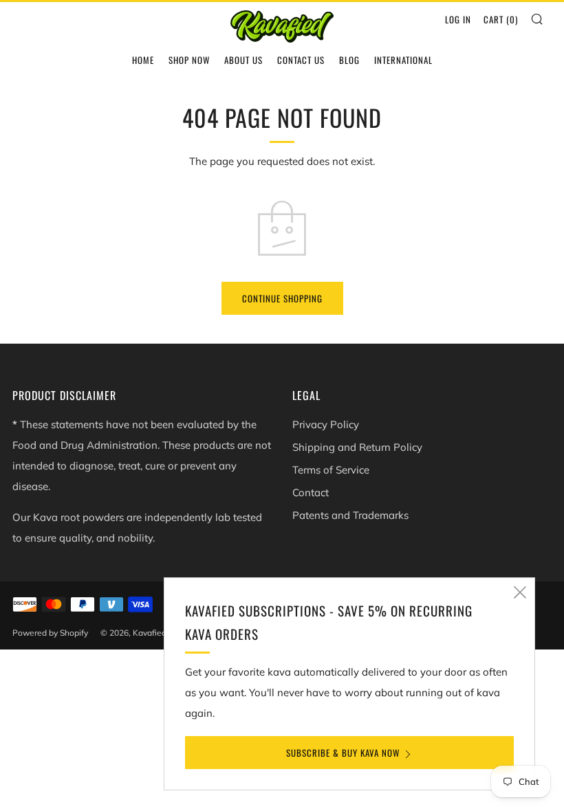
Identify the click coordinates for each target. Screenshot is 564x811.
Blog (349, 60)
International (403, 60)
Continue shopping (282, 298)
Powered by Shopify (50, 632)
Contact (310, 492)
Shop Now (189, 60)
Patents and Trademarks (350, 515)
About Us (243, 60)
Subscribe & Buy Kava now (343, 752)
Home (143, 60)
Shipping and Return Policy (357, 447)
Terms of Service (330, 469)
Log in (458, 19)
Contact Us (301, 60)
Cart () (501, 19)
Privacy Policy (325, 424)
